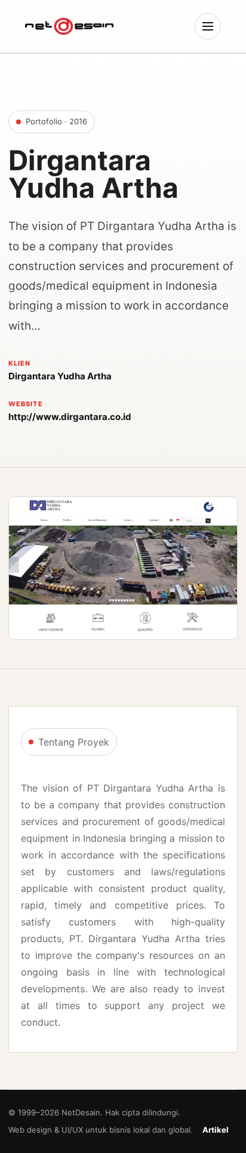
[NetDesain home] (69, 26)
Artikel (215, 1129)
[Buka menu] (208, 26)
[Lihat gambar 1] (123, 568)
